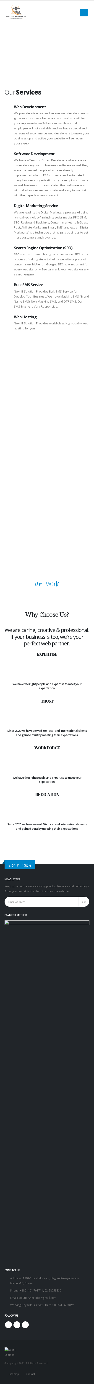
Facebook (8, 1324)
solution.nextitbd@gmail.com (37, 1297)
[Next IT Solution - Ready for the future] (16, 12)
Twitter (16, 1324)
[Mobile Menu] (84, 12)
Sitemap (14, 1374)
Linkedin (25, 1324)
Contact (30, 1374)
